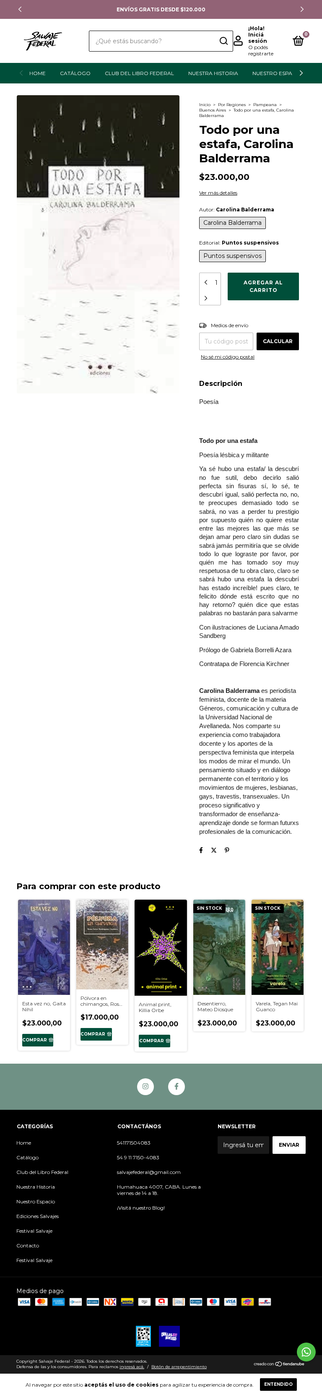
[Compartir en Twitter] (214, 850)
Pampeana (265, 104)
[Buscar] (223, 41)
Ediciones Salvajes (37, 1216)
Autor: (236, 209)
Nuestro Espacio (277, 73)
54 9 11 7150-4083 (138, 1157)
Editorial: (239, 242)
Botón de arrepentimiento (179, 1366)
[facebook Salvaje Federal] (176, 1086)
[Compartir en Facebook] (201, 850)
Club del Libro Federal (139, 73)
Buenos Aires (212, 110)
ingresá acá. (131, 1366)
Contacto (27, 1245)
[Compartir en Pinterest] (227, 850)
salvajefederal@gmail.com (149, 1172)
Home (37, 73)
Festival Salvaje (34, 1231)
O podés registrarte (260, 50)
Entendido (278, 1384)
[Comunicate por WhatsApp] (306, 1352)
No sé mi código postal (227, 357)
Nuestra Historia (213, 73)
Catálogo (75, 73)
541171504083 (134, 1143)
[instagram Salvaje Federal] (145, 1086)
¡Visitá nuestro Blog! (141, 1208)
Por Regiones (232, 104)
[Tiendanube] (279, 1365)
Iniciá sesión (257, 37)
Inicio (204, 104)
